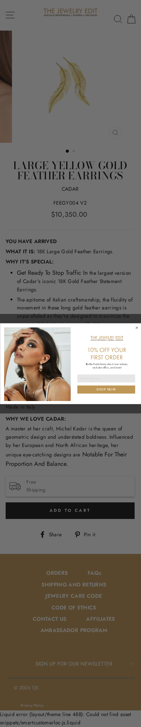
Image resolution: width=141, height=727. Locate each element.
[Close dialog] (136, 327)
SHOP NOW (106, 389)
